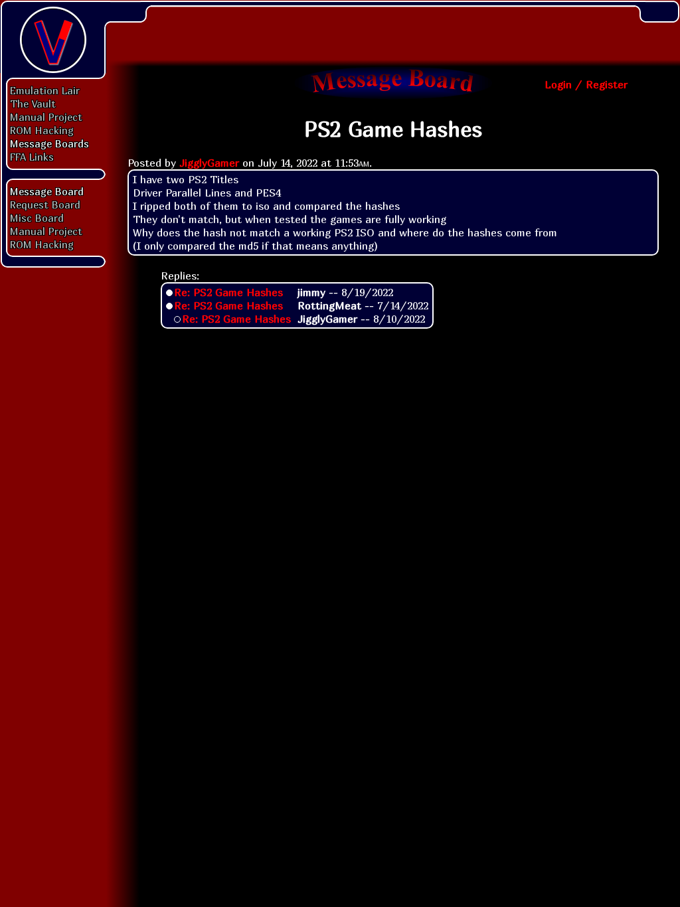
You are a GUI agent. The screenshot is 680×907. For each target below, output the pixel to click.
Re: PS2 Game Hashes (228, 292)
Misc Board (37, 218)
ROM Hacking (42, 130)
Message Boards (49, 143)
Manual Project (46, 117)
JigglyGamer (209, 162)
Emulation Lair (45, 90)
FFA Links (32, 157)
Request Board (45, 204)
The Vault (33, 104)
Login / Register (586, 84)
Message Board (47, 191)
